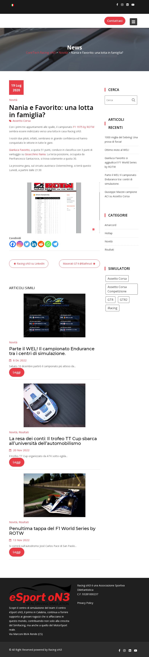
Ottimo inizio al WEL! (117, 150)
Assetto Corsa (22, 120)
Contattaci (114, 21)
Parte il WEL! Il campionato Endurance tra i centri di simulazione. (51, 351)
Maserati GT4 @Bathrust (77, 263)
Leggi (17, 372)
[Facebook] (12, 244)
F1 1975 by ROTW (83, 127)
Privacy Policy (85, 603)
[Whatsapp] (48, 244)
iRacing (112, 308)
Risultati (24, 432)
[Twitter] (27, 244)
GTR (110, 300)
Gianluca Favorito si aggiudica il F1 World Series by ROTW (121, 162)
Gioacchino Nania (35, 154)
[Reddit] (41, 244)
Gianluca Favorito (19, 150)
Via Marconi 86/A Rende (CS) (26, 634)
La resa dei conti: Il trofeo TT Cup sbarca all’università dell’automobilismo (53, 441)
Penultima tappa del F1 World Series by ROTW (52, 531)
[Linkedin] (34, 244)
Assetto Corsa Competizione (117, 289)
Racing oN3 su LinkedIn (31, 263)
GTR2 (123, 300)
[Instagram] (20, 244)
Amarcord (110, 225)
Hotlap (108, 233)
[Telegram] (55, 244)
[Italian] (12, 5)
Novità (13, 100)
